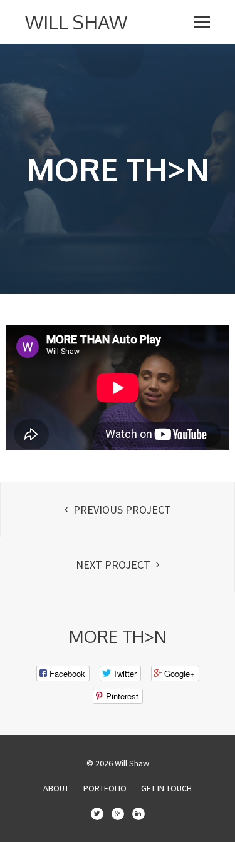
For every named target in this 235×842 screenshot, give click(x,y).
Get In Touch (166, 788)
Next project (114, 564)
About (56, 788)
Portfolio (105, 788)
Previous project (121, 509)
